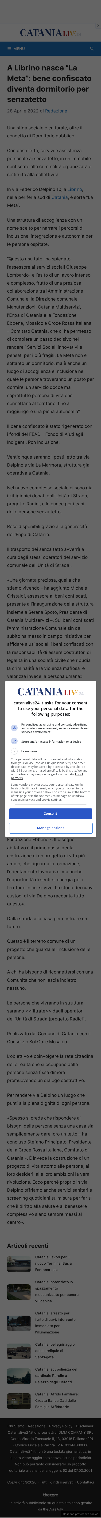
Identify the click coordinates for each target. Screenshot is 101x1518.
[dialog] (50, 759)
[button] (50, 751)
